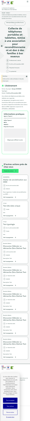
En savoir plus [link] (10, 417)
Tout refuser (10, 406)
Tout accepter (10, 400)
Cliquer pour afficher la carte (15, 140)
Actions (8, 12)
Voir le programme (9, 197)
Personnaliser (10, 412)
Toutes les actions (9, 171)
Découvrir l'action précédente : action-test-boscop (2, 46)
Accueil (3, 12)
